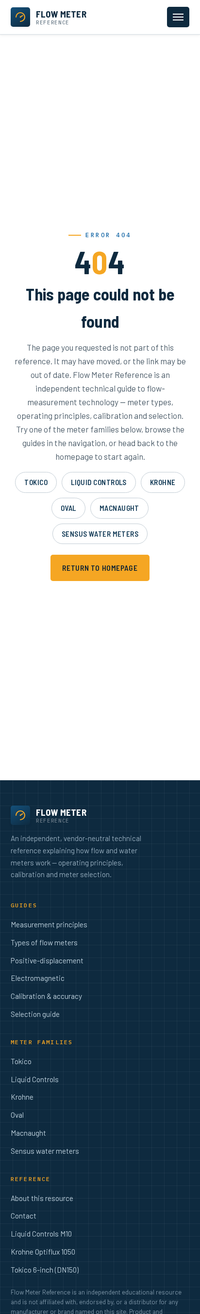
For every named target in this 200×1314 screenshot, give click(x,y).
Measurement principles (49, 924)
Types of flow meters (44, 942)
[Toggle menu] (178, 17)
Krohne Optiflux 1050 (43, 1251)
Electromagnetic (38, 978)
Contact (23, 1215)
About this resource (42, 1198)
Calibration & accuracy (46, 996)
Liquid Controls (99, 482)
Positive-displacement (47, 960)
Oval (68, 508)
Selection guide (35, 1014)
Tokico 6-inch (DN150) (45, 1269)
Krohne (163, 482)
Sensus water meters (100, 533)
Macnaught (119, 508)
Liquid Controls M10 (41, 1233)
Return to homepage (99, 567)
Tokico (36, 482)
